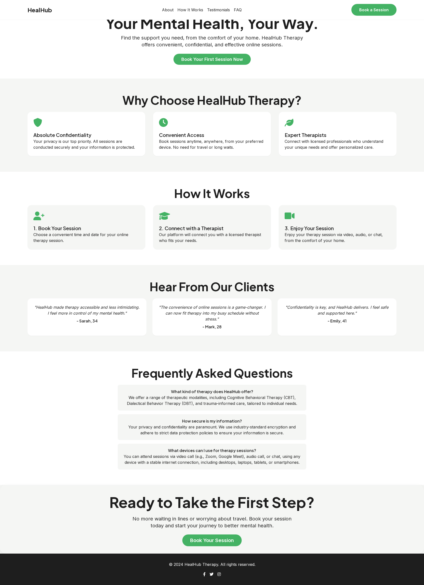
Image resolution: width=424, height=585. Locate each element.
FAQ (238, 9)
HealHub (39, 9)
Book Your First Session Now (212, 59)
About (167, 9)
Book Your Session (212, 540)
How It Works (190, 9)
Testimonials (218, 9)
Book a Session (374, 9)
